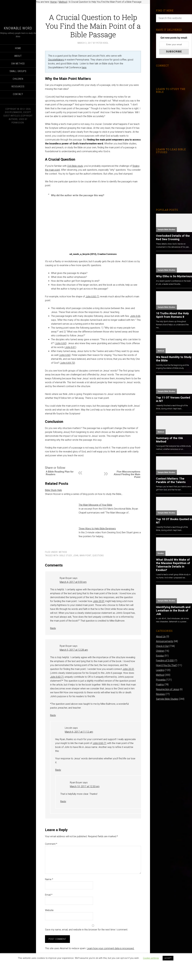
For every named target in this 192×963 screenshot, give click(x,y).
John (75, 555)
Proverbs (161, 679)
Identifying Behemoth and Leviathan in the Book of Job (173, 610)
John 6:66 (135, 316)
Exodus (161, 553)
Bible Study (66, 555)
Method (63, 552)
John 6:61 (70, 347)
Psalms (160, 684)
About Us (161, 636)
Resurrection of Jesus (167, 689)
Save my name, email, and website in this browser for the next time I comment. (86, 929)
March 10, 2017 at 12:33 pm (84, 786)
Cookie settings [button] (151, 958)
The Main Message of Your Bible (95, 504)
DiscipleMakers (56, 59)
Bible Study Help (53, 490)
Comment (51, 843)
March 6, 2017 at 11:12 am (79, 731)
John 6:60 (61, 343)
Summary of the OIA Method (169, 439)
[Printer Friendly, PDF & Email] (50, 463)
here (84, 67)
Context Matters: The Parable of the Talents (171, 480)
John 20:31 (99, 601)
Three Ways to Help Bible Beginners (97, 528)
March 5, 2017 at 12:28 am (74, 649)
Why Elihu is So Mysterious (174, 276)
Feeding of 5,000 (165, 660)
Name (49, 879)
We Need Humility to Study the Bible (174, 358)
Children (160, 650)
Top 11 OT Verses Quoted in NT (173, 399)
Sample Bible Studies (166, 230)
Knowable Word (18, 28)
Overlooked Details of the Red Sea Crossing (173, 237)
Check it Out (162, 646)
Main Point (85, 555)
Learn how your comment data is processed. (110, 948)
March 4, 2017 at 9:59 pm (73, 582)
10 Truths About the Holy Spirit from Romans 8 (172, 315)
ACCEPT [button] (168, 958)
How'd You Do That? (166, 665)
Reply (53, 628)
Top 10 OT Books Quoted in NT (174, 520)
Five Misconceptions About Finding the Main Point (127, 474)
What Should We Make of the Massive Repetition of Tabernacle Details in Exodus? (173, 565)
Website (49, 910)
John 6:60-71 (92, 296)
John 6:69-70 (67, 362)
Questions (98, 555)
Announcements (164, 641)
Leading (160, 670)
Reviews (160, 694)
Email (48, 894)
